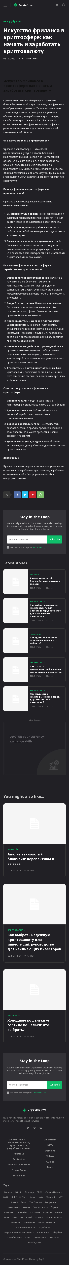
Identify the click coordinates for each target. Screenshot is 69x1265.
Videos (50, 1156)
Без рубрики (12, 21)
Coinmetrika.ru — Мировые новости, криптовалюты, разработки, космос (19, 1144)
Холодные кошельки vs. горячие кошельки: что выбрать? (44, 640)
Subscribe (55, 539)
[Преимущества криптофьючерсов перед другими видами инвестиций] (15, 698)
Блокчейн (35, 574)
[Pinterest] (32, 494)
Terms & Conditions (19, 1164)
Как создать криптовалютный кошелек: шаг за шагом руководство (46, 669)
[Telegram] (28, 1128)
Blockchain (50, 1139)
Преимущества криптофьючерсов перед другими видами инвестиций (45, 698)
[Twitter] (25, 494)
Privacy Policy (39, 547)
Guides (50, 1161)
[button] (63, 5)
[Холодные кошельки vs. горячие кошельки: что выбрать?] (15, 640)
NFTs (50, 1145)
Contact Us (19, 1159)
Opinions (50, 1150)
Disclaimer (19, 1175)
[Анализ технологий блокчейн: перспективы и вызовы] (15, 581)
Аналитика (35, 634)
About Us (19, 1153)
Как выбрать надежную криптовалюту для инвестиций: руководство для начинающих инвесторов (45, 610)
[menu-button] (5, 5)
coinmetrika (30, 59)
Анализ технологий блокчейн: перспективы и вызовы (45, 581)
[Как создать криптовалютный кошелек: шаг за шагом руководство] (15, 669)
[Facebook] (17, 494)
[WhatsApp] (40, 494)
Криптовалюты (37, 601)
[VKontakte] (41, 1128)
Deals (50, 1167)
